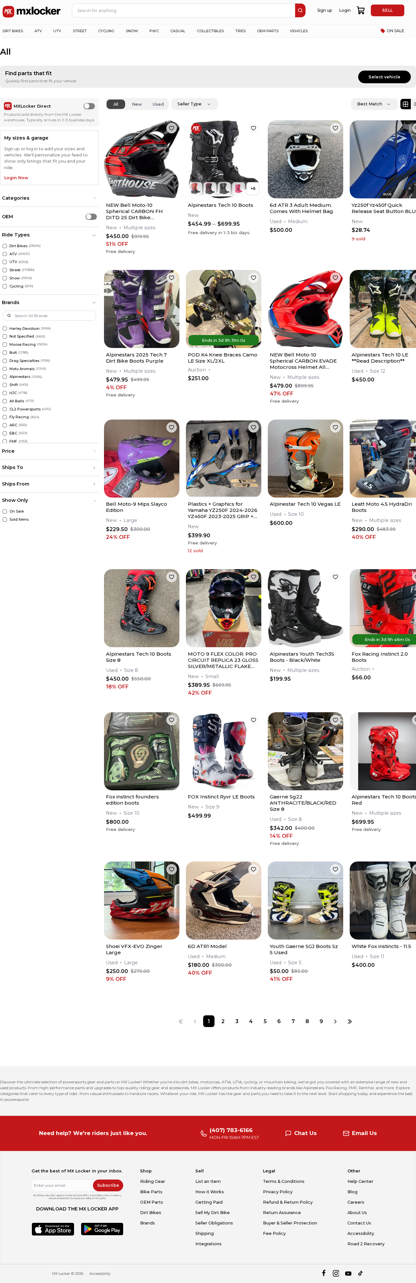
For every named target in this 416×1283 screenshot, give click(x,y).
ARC (13, 425)
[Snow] (5, 278)
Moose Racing (22, 344)
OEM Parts (151, 1202)
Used (158, 104)
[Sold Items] (5, 519)
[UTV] (5, 262)
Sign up (324, 10)
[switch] (89, 106)
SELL (387, 10)
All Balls (16, 401)
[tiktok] (361, 1274)
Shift (13, 384)
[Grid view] (405, 104)
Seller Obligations (214, 1223)
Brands (147, 1223)
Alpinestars (19, 376)
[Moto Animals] (5, 369)
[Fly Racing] (5, 417)
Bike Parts (151, 1191)
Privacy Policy (277, 1191)
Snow (14, 278)
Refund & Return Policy (288, 1202)
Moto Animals (21, 369)
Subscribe (108, 1185)
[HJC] (5, 393)
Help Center (360, 1181)
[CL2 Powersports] (5, 409)
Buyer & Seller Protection (290, 1223)
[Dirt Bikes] (5, 246)
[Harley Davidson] (5, 329)
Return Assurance (282, 1212)
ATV (13, 254)
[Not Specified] (5, 336)
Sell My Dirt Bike (212, 1212)
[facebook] (323, 1274)
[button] (49, 198)
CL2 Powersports (25, 409)
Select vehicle (384, 76)
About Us (357, 1212)
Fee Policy (274, 1233)
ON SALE (395, 30)
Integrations (208, 1243)
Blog (352, 1191)
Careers (355, 1202)
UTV (13, 262)
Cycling (16, 286)
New (137, 104)
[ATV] (5, 254)
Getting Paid (209, 1202)
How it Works (209, 1191)
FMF (13, 441)
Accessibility (360, 1233)
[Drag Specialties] (5, 361)
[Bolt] (5, 353)
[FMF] (5, 441)
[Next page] (335, 1021)
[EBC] (5, 433)
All (115, 104)
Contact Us (359, 1223)
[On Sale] (5, 511)
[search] (300, 10)
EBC (13, 433)
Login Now (16, 177)
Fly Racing (19, 417)
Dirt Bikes (18, 246)
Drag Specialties (24, 360)
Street (14, 270)
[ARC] (5, 425)
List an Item (208, 1181)
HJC (13, 393)
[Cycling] (5, 286)
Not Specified (21, 336)
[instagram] (336, 1274)
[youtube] (348, 1274)
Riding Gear (152, 1181)
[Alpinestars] (5, 377)
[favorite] (171, 128)
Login (345, 10)
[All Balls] (5, 401)
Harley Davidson (24, 328)
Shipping (204, 1233)
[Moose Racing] (5, 344)
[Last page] (349, 1021)
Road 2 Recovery (365, 1243)
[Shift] (5, 385)
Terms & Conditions (284, 1181)
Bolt (13, 352)
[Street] (5, 270)
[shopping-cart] (361, 10)
